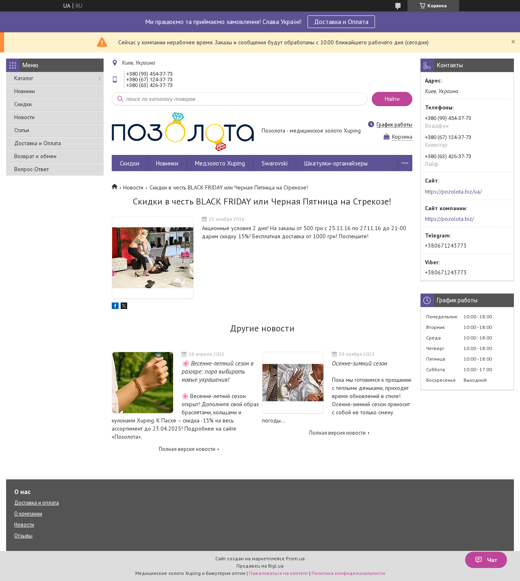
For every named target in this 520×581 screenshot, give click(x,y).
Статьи (21, 130)
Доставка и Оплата (341, 21)
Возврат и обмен (35, 156)
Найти (392, 99)
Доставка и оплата (36, 502)
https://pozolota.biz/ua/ (453, 191)
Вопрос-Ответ (31, 169)
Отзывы (23, 535)
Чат (492, 560)
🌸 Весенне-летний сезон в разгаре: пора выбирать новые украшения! (218, 371)
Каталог (23, 78)
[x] (124, 307)
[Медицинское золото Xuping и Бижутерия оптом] (183, 131)
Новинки (24, 91)
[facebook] (115, 307)
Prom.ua (295, 558)
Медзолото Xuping (220, 163)
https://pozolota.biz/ (449, 218)
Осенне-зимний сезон (359, 363)
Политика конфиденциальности (348, 573)
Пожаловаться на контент (278, 573)
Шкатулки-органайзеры (336, 163)
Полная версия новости (187, 449)
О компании (28, 513)
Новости (24, 117)
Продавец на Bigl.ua (260, 566)
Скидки (23, 104)
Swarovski (275, 163)
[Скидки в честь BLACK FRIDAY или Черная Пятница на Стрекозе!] (153, 258)
